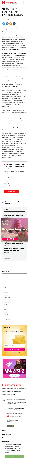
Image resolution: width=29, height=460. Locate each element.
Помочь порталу (11, 191)
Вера (5, 287)
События (6, 314)
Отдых (5, 309)
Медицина (6, 302)
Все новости (7, 258)
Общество (6, 307)
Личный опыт (7, 299)
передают (15, 41)
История (6, 292)
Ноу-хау (6, 304)
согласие (16, 352)
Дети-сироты (5, 199)
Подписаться (14, 349)
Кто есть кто (7, 297)
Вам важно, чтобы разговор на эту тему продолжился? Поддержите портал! (15, 166)
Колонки (6, 295)
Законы (6, 290)
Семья (5, 312)
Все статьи (7, 319)
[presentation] (14, 345)
